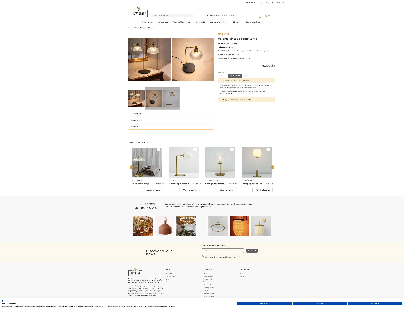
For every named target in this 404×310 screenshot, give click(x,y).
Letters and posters (209, 293)
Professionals (218, 15)
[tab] (246, 80)
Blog (225, 15)
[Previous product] (273, 27)
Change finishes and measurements (236, 100)
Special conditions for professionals (236, 80)
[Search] (191, 15)
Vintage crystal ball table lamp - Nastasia (262, 183)
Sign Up (242, 273)
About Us (169, 273)
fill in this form (246, 91)
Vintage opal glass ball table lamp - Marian (153, 183)
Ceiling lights (207, 285)
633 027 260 (280, 3)
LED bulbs (206, 290)
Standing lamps (208, 288)
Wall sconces (207, 279)
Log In (242, 276)
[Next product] (275, 27)
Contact (169, 282)
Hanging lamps (208, 276)
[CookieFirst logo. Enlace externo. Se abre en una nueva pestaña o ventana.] (2, 301)
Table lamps (207, 282)
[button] (182, 22)
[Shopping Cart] (259, 15)
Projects (231, 15)
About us (210, 15)
